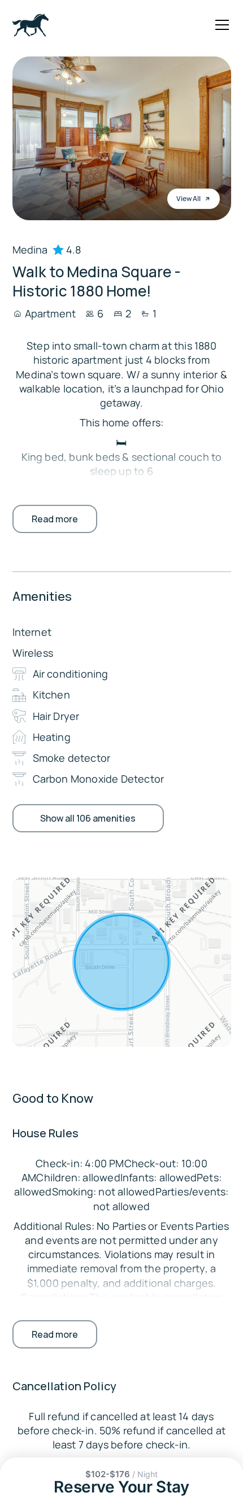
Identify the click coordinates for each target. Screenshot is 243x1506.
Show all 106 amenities (88, 818)
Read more (55, 519)
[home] (30, 25)
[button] (220, 24)
